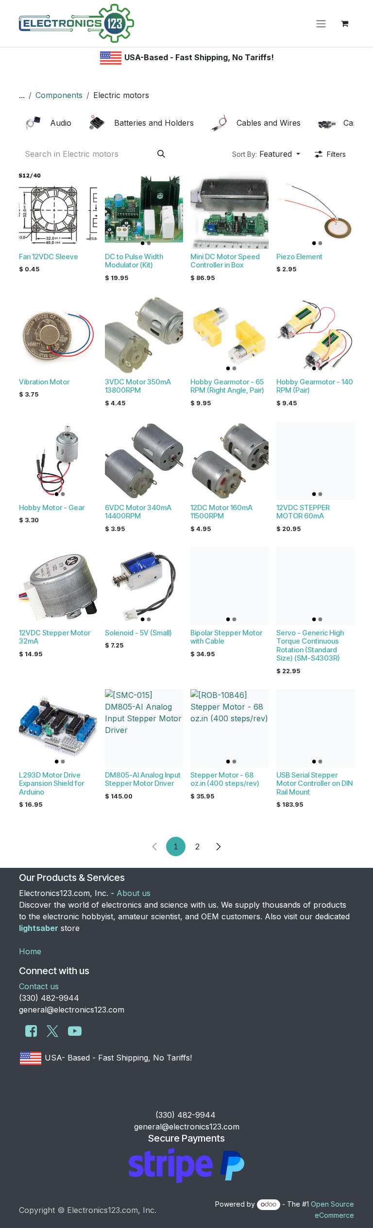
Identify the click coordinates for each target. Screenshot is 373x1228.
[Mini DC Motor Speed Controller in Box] (229, 210)
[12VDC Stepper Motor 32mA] (58, 586)
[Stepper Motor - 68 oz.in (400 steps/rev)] (229, 728)
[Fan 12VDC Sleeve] (58, 210)
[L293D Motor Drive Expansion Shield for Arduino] (58, 728)
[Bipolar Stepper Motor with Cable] (229, 586)
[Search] (161, 154)
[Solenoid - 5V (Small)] (144, 586)
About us (134, 893)
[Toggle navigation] (321, 23)
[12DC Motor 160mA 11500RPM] (229, 461)
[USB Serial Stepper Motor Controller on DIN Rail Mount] (315, 728)
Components (59, 95)
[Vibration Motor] (58, 335)
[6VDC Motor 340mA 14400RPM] (144, 461)
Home (30, 951)
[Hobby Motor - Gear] (58, 461)
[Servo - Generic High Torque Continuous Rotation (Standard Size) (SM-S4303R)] (315, 586)
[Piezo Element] (315, 210)
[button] (266, 154)
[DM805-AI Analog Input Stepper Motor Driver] (144, 728)
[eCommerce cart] (344, 23)
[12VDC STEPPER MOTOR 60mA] (315, 461)
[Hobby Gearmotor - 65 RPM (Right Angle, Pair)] (229, 335)
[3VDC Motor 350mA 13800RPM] (144, 335)
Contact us (39, 986)
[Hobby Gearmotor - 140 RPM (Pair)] (315, 335)
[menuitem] (49, 123)
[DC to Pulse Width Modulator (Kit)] (144, 210)
